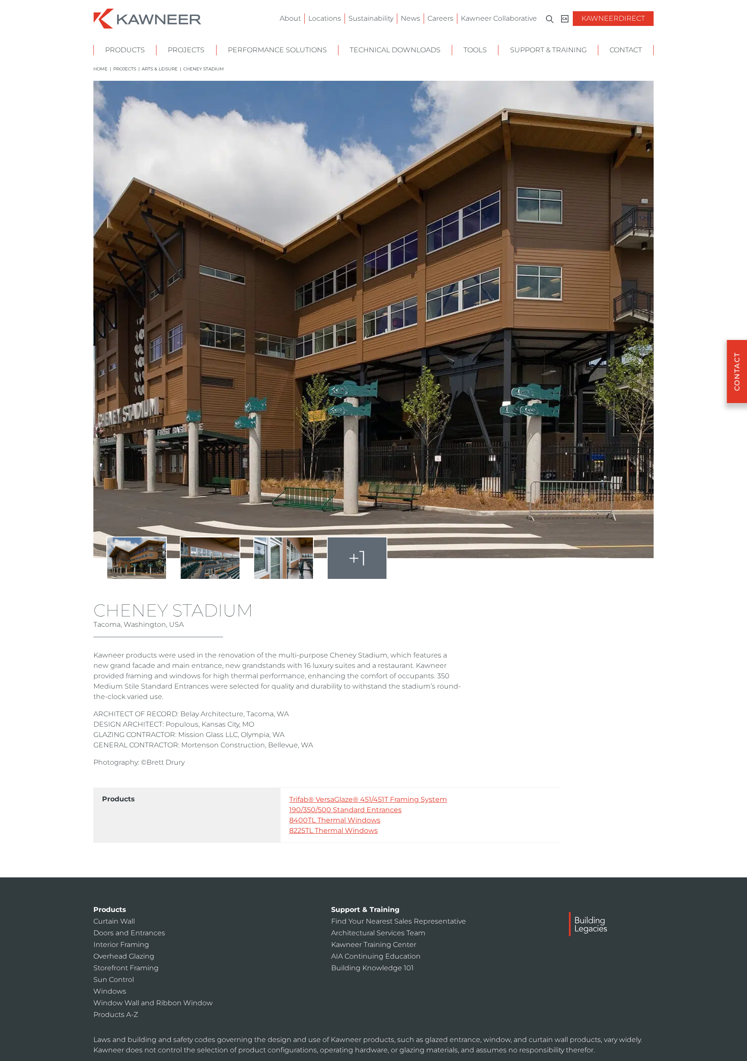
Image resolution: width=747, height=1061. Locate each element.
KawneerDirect (613, 18)
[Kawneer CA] (564, 18)
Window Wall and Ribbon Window (153, 1003)
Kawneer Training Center (373, 944)
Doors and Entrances (129, 933)
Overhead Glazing (123, 956)
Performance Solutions (277, 50)
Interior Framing (121, 944)
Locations (324, 18)
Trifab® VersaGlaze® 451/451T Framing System (368, 799)
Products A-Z (115, 1014)
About (290, 18)
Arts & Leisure (160, 69)
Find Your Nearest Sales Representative (398, 921)
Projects (186, 50)
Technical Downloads (395, 50)
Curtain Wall (114, 921)
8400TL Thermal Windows (334, 820)
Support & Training (548, 50)
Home (100, 69)
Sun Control (113, 979)
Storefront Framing (126, 968)
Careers (440, 18)
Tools (475, 50)
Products (125, 50)
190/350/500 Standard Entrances (345, 810)
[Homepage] (147, 18)
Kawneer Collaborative (499, 18)
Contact (626, 50)
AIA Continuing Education (376, 956)
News (410, 18)
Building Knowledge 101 (372, 968)
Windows (109, 991)
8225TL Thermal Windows (333, 830)
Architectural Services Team (378, 933)
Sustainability (370, 18)
